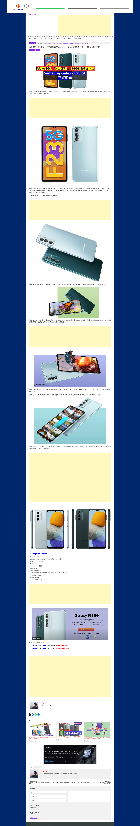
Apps (64, 38)
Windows (58, 38)
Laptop (40, 38)
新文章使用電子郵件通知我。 (34, 813)
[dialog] (70, 6)
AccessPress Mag (47, 824)
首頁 (30, 38)
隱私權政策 (78, 38)
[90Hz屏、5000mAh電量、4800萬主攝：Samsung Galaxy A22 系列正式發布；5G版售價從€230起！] (97, 729)
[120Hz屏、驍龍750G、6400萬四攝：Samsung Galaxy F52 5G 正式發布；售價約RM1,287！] (42, 729)
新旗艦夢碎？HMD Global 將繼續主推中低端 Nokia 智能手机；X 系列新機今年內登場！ (49, 783)
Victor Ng (43, 50)
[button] (50, 8)
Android (51, 38)
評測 (35, 38)
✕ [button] (129, 2)
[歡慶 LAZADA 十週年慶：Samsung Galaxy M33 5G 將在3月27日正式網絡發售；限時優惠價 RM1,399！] (69, 729)
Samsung (39, 767)
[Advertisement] (84, 25)
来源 (30, 651)
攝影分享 (70, 38)
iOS (45, 38)
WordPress (37, 824)
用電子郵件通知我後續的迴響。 (34, 806)
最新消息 (37, 50)
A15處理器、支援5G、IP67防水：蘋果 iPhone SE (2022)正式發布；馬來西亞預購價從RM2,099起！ (90, 783)
